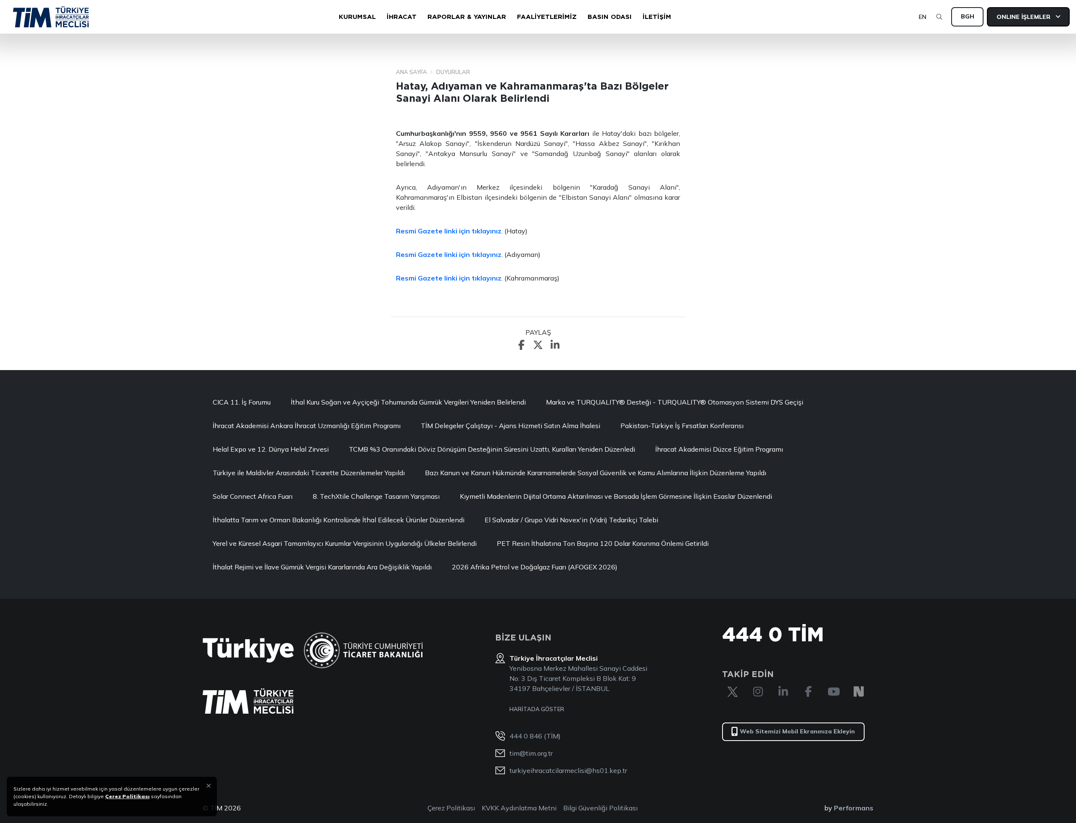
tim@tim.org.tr (531, 753)
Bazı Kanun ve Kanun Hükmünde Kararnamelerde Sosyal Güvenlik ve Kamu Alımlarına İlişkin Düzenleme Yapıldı (595, 472)
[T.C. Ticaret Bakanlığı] (363, 650)
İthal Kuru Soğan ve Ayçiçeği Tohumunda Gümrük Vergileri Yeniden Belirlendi (408, 402)
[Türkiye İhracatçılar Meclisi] (248, 701)
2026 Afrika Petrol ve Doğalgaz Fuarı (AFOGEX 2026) (534, 567)
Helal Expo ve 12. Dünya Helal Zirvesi (271, 449)
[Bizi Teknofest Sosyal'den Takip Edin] (858, 691)
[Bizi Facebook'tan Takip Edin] (808, 691)
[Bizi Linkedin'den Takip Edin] (783, 691)
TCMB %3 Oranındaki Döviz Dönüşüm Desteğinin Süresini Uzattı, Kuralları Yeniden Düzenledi (492, 449)
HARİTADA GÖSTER (536, 709)
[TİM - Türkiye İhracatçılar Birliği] (51, 16)
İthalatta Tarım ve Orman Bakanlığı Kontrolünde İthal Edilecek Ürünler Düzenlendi (338, 520)
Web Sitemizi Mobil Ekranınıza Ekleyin (797, 731)
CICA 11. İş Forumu (242, 402)
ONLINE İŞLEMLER (1024, 17)
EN (922, 17)
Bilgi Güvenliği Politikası (600, 808)
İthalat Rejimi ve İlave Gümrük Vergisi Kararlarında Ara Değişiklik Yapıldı (322, 567)
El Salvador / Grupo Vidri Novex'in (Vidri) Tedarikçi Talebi (571, 520)
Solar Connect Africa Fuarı (253, 496)
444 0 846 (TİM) (535, 736)
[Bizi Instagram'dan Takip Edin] (757, 691)
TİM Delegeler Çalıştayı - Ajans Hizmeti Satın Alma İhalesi (510, 425)
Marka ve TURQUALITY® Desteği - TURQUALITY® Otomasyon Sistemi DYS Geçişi (674, 402)
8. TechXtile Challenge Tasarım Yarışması (376, 496)
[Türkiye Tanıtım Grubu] (248, 650)
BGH (967, 16)
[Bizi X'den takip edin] (732, 691)
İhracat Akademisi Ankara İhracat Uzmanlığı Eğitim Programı (307, 425)
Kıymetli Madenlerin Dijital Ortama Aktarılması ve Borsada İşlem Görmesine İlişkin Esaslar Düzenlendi (616, 496)
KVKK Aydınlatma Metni (519, 808)
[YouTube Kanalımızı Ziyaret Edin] (833, 691)
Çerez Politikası (451, 808)
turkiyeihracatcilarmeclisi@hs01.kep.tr (568, 770)
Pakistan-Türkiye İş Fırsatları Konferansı (682, 425)
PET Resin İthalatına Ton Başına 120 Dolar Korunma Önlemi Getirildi (603, 543)
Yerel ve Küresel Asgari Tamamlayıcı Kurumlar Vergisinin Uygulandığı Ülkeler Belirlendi (345, 543)
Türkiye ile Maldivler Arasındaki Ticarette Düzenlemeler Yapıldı (309, 472)
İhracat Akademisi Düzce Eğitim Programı (719, 449)
